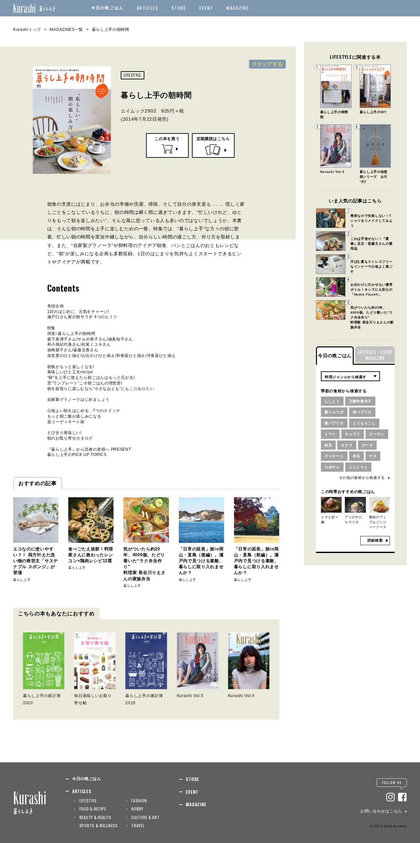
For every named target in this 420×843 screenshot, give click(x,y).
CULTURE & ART (145, 817)
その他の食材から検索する (362, 478)
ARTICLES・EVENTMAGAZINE (375, 354)
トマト (330, 434)
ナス (373, 456)
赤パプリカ (362, 412)
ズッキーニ (334, 456)
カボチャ (332, 467)
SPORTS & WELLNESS (98, 825)
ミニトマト (358, 467)
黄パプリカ (334, 423)
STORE (179, 8)
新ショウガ (334, 412)
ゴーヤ (367, 445)
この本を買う (167, 138)
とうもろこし (364, 423)
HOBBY (137, 809)
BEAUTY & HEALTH (95, 817)
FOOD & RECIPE (92, 809)
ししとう (332, 401)
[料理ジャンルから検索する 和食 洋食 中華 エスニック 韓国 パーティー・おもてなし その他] (350, 376)
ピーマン (377, 434)
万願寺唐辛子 (360, 401)
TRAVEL (137, 825)
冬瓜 (356, 456)
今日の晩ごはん (107, 8)
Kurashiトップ (27, 29)
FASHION (139, 800)
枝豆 (328, 445)
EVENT (207, 8)
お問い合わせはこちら (381, 811)
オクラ (346, 445)
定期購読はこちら (213, 138)
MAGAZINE (237, 8)
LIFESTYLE (132, 75)
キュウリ (352, 434)
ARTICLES (147, 8)
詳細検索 (375, 540)
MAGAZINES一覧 (66, 29)
